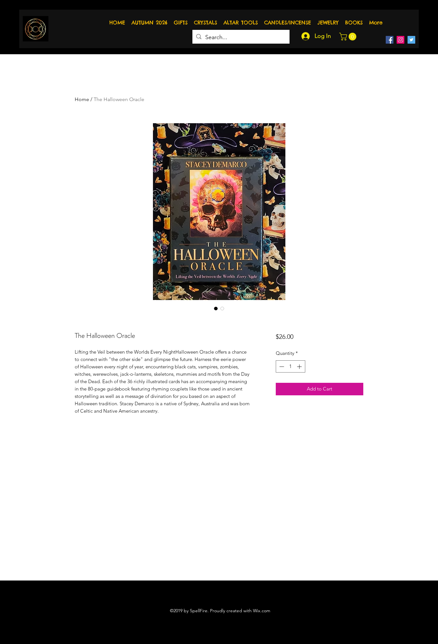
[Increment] (300, 367)
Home (82, 99)
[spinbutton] (290, 367)
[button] (348, 36)
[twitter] (411, 40)
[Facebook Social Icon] (389, 40)
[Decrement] (281, 367)
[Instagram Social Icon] (400, 40)
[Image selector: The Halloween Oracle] (216, 308)
